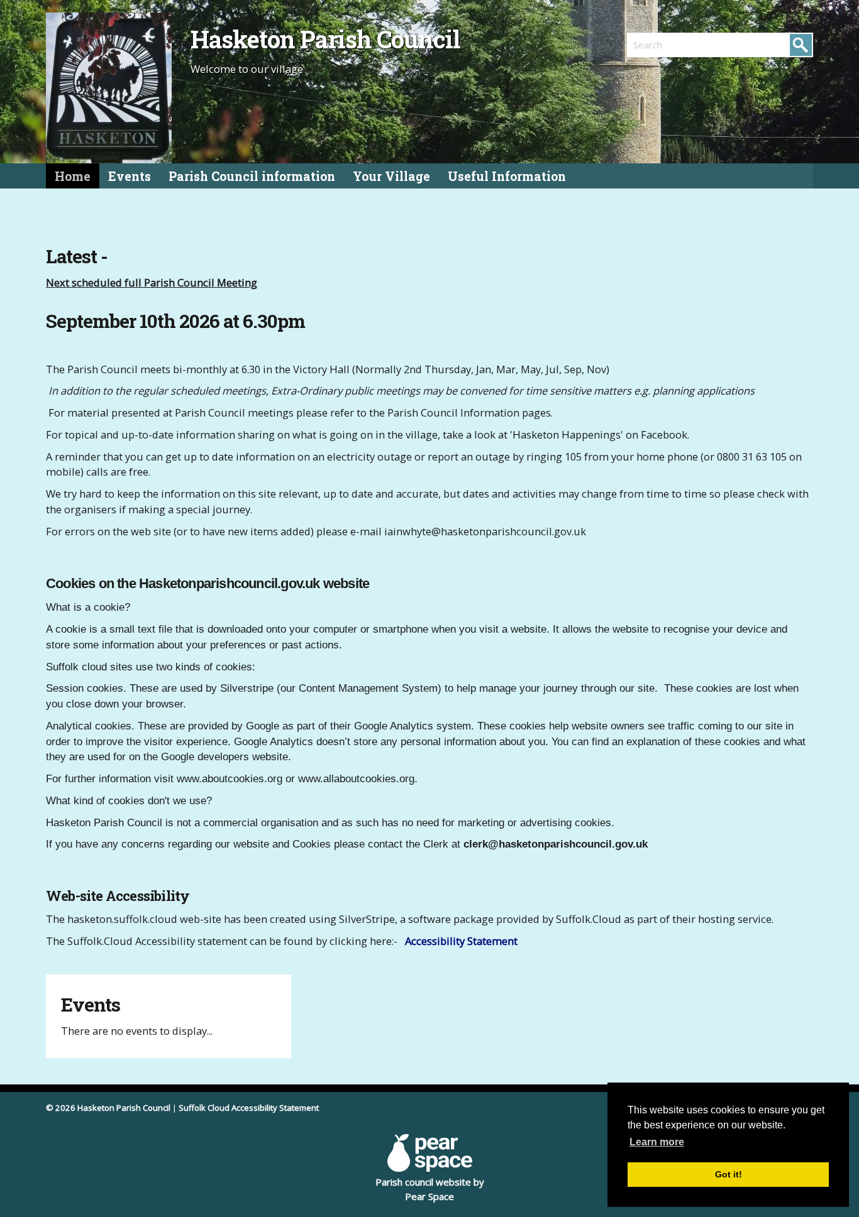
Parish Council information (252, 176)
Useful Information (507, 176)
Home (73, 176)
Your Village (391, 176)
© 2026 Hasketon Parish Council (108, 1107)
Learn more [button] (656, 1142)
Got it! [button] (728, 1174)
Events (129, 176)
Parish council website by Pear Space (429, 1189)
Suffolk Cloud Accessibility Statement (249, 1107)
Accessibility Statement (461, 941)
